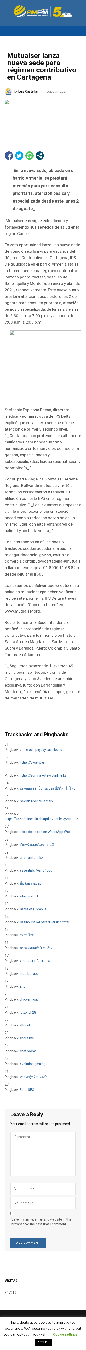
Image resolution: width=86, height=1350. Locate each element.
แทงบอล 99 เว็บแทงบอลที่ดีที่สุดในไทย (47, 788)
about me (27, 1038)
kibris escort (29, 896)
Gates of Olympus (33, 909)
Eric (22, 986)
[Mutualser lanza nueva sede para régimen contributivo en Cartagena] (43, 118)
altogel (25, 1025)
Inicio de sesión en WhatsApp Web (45, 831)
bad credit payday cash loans (41, 749)
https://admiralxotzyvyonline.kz (43, 775)
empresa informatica (35, 960)
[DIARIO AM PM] (43, 11)
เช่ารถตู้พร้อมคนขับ (34, 1076)
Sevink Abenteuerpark (36, 801)
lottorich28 (28, 1012)
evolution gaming (32, 1064)
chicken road (29, 999)
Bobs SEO (27, 1089)
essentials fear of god (36, 870)
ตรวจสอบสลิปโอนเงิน (36, 947)
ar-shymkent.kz (31, 857)
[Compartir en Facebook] (9, 155)
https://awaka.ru (32, 762)
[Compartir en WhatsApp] (29, 155)
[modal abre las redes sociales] (40, 155)
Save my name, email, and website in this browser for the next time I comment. (41, 1222)
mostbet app (29, 973)
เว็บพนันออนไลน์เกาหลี (37, 844)
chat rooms (28, 1051)
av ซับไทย (27, 935)
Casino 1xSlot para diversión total (44, 922)
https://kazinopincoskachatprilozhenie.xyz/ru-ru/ (41, 819)
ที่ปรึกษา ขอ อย (31, 883)
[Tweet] (19, 155)
